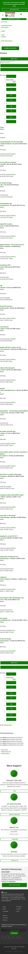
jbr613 (2, 246)
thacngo (2, 287)
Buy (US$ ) (14, 9)
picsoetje (3, 538)
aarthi (2, 267)
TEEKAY (2, 497)
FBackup (21, 895)
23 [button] (11, 117)
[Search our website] (26, 14)
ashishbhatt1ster (5, 620)
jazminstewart (4, 558)
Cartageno (3, 476)
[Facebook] (3, 937)
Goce (2, 599)
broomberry (4, 455)
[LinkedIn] (11, 937)
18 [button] (11, 106)
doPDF (4, 909)
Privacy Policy (8, 951)
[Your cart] (20, 14)
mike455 (2, 164)
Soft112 (4, 899)
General (3, 53)
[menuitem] (6, 25)
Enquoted (23, 899)
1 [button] (11, 89)
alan (1, 185)
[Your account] (23, 14)
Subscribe (14, 933)
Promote (5, 920)
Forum (18, 911)
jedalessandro (4, 308)
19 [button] (11, 110)
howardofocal (4, 205)
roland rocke (4, 413)
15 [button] (11, 95)
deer (7, 423)
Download (18, 906)
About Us (5, 915)
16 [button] (11, 100)
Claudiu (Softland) (5, 143)
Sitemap (16, 951)
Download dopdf (10, 48)
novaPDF (11, 897)
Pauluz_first (9, 610)
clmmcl (2, 328)
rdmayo (2, 433)
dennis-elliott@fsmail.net (7, 390)
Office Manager (5, 517)
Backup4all (16, 895)
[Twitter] (7, 937)
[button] (11, 76)
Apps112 (8, 899)
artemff (2, 370)
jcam (1, 226)
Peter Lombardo (5, 579)
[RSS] (19, 937)
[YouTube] (15, 937)
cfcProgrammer (5, 349)
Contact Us (5, 917)
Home (4, 906)
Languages (5, 911)
